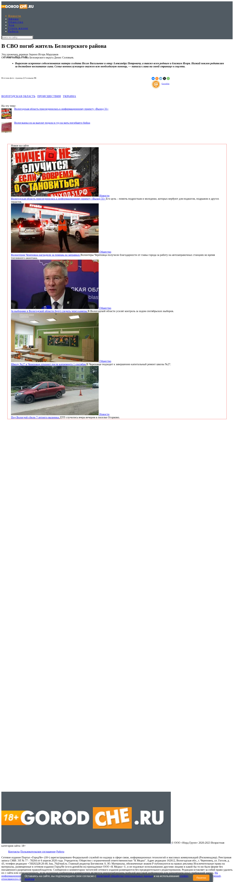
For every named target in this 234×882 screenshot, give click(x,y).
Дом (11, 25)
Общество (15, 22)
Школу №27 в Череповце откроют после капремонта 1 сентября (48, 364)
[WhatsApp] (168, 78)
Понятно (201, 877)
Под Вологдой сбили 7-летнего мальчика (35, 417)
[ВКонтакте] (153, 78)
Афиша (13, 18)
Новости (14, 15)
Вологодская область (18, 96)
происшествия (49, 96)
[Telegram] (160, 78)
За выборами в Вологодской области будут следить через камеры (49, 311)
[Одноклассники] (156, 78)
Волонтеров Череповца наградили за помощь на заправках (46, 254)
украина (69, 96)
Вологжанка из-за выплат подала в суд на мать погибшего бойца (52, 122)
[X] (164, 78)
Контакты (14, 851)
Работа (13, 31)
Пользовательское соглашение (38, 851)
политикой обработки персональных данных (125, 876)
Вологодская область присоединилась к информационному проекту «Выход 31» (61, 108)
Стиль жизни (18, 28)
